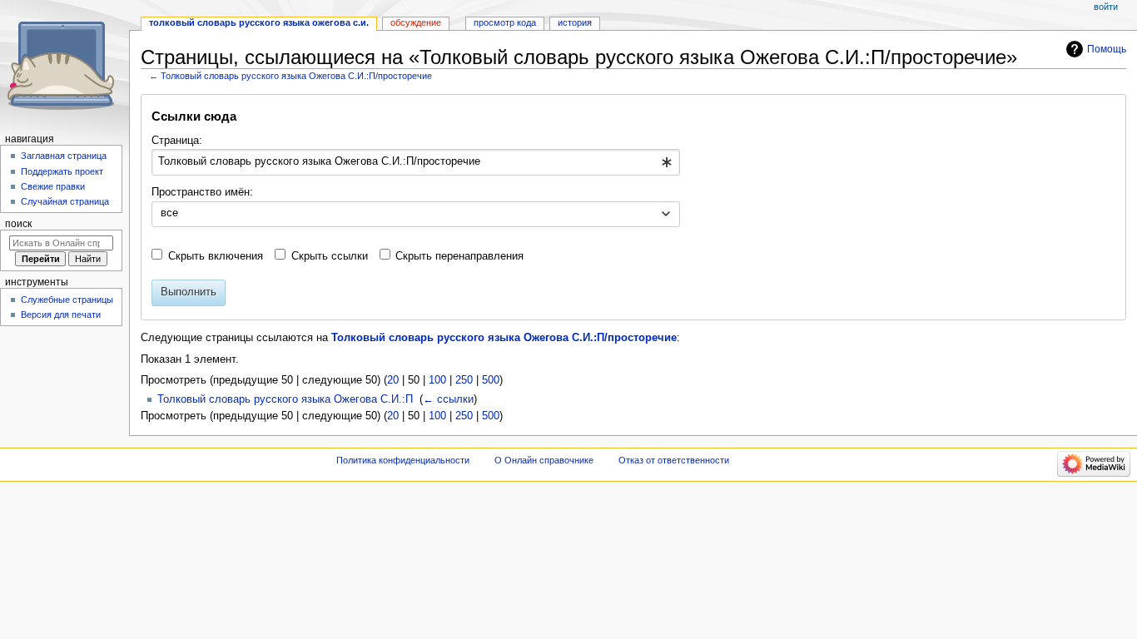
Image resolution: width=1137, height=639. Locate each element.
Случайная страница (65, 201)
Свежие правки (53, 186)
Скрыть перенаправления (459, 256)
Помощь (1106, 49)
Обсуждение (415, 22)
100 (437, 380)
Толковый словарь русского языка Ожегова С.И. (259, 22)
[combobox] (415, 162)
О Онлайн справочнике (543, 460)
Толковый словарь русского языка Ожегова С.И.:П (285, 399)
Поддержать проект (62, 171)
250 (464, 380)
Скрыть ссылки (329, 256)
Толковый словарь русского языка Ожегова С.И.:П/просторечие (296, 76)
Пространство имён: (202, 192)
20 (393, 380)
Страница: (176, 140)
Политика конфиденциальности (402, 460)
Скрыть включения (215, 256)
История (575, 22)
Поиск (18, 224)
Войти (1106, 7)
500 (490, 380)
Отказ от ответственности (673, 460)
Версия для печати (61, 315)
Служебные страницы (67, 300)
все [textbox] (169, 213)
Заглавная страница (64, 156)
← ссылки (448, 399)
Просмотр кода (505, 22)
